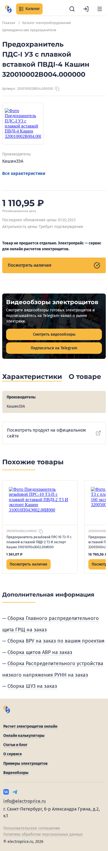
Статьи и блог (15, 744)
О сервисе (12, 754)
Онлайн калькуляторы (24, 735)
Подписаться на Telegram (54, 348)
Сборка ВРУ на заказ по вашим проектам (55, 641)
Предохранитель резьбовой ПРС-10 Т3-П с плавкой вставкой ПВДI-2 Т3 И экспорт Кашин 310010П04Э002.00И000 (39, 542)
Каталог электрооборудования (46, 23)
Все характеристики (23, 173)
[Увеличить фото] (22, 123)
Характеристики (32, 376)
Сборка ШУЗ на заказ (32, 686)
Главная (8, 23)
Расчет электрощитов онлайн (30, 726)
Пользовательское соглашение (31, 828)
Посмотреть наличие (30, 265)
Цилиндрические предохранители (29, 30)
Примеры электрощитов (25, 763)
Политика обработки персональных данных (43, 834)
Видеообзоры (16, 772)
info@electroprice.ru (24, 801)
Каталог (32, 8)
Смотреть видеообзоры (54, 334)
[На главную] (8, 9)
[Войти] (86, 9)
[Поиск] (72, 9)
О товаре (85, 376)
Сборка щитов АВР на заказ (39, 652)
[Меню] (100, 9)
